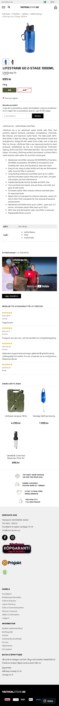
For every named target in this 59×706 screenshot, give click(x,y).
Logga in (5, 618)
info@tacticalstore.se (11, 530)
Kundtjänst (7, 593)
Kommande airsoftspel (12, 638)
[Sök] (9, 7)
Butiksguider (7, 631)
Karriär (5, 635)
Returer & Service (9, 611)
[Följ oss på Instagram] (12, 537)
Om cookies (7, 649)
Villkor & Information (10, 614)
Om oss (5, 642)
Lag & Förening (8, 604)
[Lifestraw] (9, 73)
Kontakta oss (7, 1)
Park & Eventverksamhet (13, 607)
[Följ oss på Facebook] (5, 537)
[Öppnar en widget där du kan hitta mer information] (48, 701)
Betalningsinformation (11, 597)
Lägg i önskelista (11, 296)
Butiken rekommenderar (12, 628)
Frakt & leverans (9, 600)
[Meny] (3, 7)
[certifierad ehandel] (5, 572)
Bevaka (38, 115)
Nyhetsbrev (7, 645)
